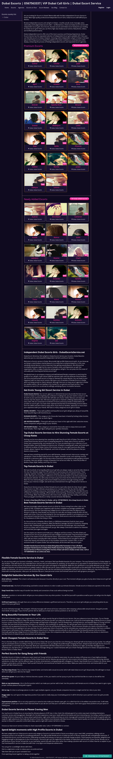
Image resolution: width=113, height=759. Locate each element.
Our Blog (54, 8)
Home (7, 8)
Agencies (21, 8)
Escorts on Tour (31, 8)
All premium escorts (80, 46)
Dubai (6, 17)
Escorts (13, 8)
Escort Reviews (44, 8)
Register (101, 8)
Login (108, 8)
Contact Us (63, 8)
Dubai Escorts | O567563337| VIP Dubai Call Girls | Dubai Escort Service (51, 3)
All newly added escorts (79, 199)
